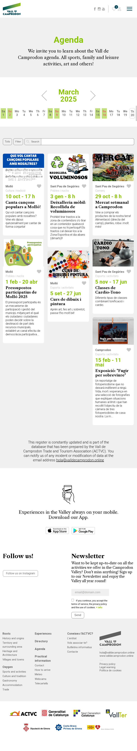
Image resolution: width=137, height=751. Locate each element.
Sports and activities (14, 671)
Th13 (84, 113)
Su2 (10, 113)
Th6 (37, 113)
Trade (5, 689)
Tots (7, 141)
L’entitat (72, 638)
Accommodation (12, 685)
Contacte (72, 651)
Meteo (38, 674)
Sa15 (97, 113)
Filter (18, 141)
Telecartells (41, 683)
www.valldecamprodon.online (116, 655)
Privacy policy (107, 664)
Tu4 (24, 113)
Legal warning (107, 667)
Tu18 (118, 113)
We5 (31, 113)
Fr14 (91, 113)
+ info (99, 607)
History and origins (13, 638)
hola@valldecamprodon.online (80, 460)
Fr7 (44, 113)
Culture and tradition (14, 676)
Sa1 (3, 113)
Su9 (57, 113)
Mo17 (111, 113)
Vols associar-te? (77, 642)
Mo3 (17, 113)
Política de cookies (110, 670)
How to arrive (42, 669)
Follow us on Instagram (20, 573)
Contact (39, 665)
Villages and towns (13, 659)
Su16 (104, 113)
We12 (78, 113)
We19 (125, 113)
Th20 (132, 113)
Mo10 (64, 113)
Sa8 (50, 113)
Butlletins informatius (79, 647)
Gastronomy (9, 680)
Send (77, 615)
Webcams (40, 679)
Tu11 (70, 113)
